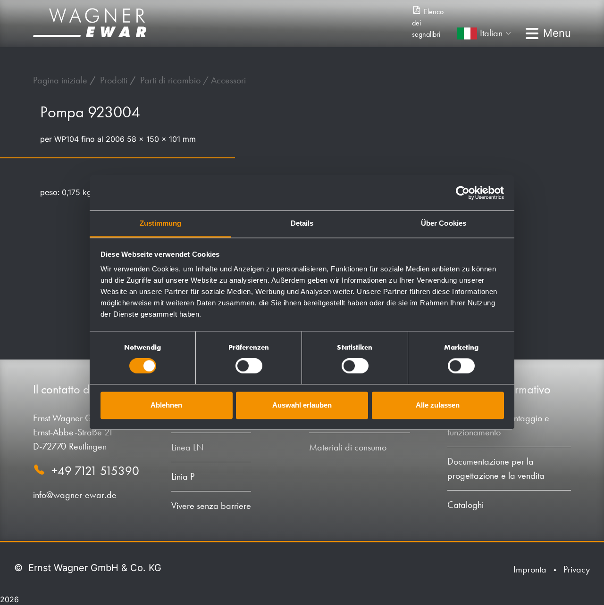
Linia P (182, 476)
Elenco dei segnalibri (428, 23)
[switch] (248, 366)
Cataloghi (465, 504)
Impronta (529, 569)
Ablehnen (166, 405)
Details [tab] (302, 223)
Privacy (576, 569)
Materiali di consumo (347, 447)
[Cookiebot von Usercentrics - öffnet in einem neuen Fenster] (462, 193)
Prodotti (115, 80)
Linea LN (187, 447)
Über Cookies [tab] (443, 223)
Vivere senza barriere (211, 505)
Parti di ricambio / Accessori (193, 80)
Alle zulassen (438, 405)
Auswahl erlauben (302, 405)
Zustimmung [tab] (161, 223)
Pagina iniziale (61, 80)
